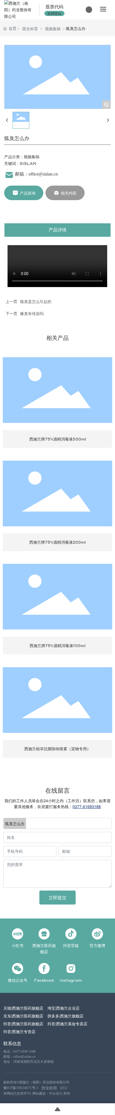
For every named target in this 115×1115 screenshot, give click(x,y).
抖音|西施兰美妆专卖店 (67, 1023)
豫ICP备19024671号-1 (21, 1088)
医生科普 (30, 28)
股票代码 (54, 7)
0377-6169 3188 (24, 1052)
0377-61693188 (87, 806)
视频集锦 (53, 28)
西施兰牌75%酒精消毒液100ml (57, 645)
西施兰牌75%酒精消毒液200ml (57, 542)
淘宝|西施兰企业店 (63, 1007)
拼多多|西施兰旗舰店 (65, 1015)
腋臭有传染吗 (32, 313)
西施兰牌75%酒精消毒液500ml (57, 438)
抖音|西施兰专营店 (19, 1031)
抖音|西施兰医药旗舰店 (23, 1023)
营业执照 (49, 1087)
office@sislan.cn (43, 174)
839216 (54, 13)
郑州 (66, 1093)
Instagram (71, 980)
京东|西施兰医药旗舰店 (23, 1015)
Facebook (44, 980)
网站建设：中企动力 (47, 1093)
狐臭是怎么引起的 (35, 301)
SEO (64, 1087)
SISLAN (28, 163)
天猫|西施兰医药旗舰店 (23, 1007)
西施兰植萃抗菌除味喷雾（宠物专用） (57, 748)
